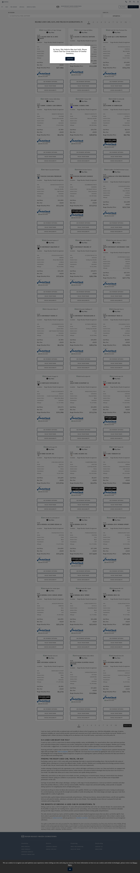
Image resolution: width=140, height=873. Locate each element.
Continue (70, 58)
